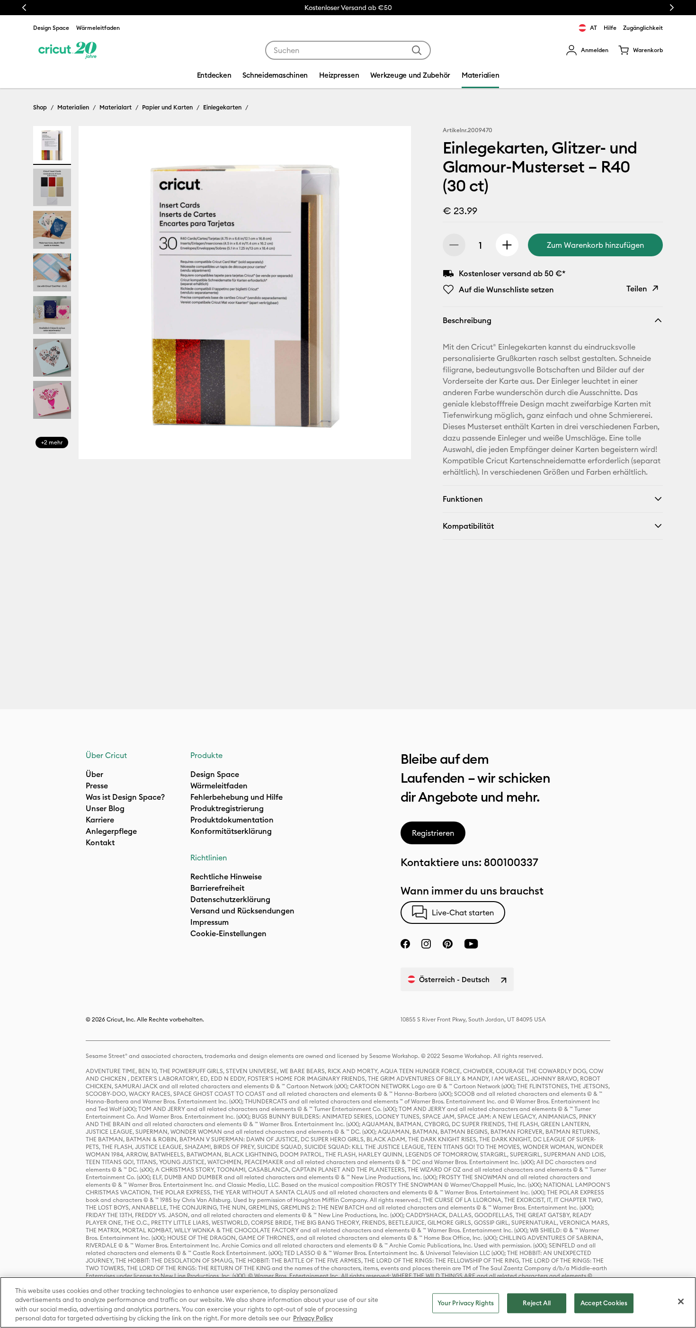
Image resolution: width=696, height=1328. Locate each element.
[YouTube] (471, 944)
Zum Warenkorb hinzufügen (595, 245)
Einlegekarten (222, 107)
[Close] (680, 1301)
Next (672, 7)
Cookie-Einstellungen (228, 933)
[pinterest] (447, 944)
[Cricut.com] (67, 50)
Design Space (51, 27)
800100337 (511, 862)
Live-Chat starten (463, 912)
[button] (587, 50)
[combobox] (348, 50)
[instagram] (426, 944)
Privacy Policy (313, 1318)
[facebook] (405, 944)
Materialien (73, 107)
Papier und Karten (167, 107)
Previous (24, 7)
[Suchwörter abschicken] (416, 50)
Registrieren (433, 833)
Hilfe (610, 27)
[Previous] (99, 295)
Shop (40, 107)
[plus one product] (507, 245)
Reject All (536, 1303)
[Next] (390, 295)
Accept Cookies (603, 1303)
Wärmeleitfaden (98, 27)
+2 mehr (51, 442)
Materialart (115, 107)
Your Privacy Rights (465, 1303)
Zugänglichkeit (643, 27)
